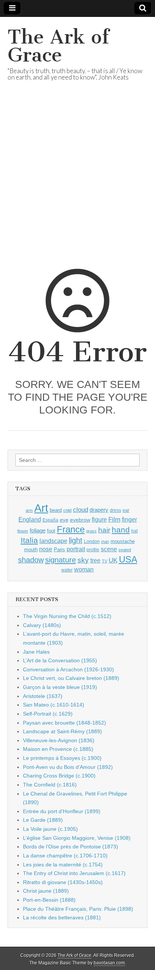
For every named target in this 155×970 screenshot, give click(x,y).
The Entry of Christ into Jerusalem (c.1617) (74, 873)
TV (104, 561)
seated (125, 549)
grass (91, 531)
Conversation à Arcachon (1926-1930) (68, 669)
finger (129, 519)
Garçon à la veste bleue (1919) (60, 687)
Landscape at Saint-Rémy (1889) (62, 731)
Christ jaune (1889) (46, 891)
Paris (59, 549)
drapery (99, 510)
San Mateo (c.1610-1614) (53, 705)
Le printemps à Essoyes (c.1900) (62, 758)
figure (99, 519)
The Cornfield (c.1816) (50, 785)
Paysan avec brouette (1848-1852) (64, 723)
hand (121, 529)
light (75, 540)
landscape (53, 540)
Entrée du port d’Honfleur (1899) (61, 811)
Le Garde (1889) (43, 820)
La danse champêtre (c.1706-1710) (65, 856)
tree (95, 560)
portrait (76, 549)
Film (114, 519)
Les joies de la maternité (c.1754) (63, 865)
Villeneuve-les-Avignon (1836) (58, 740)
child (67, 510)
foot (51, 531)
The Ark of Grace (58, 46)
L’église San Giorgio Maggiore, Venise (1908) (77, 838)
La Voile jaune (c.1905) (50, 829)
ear (126, 510)
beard (56, 510)
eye (64, 520)
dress (115, 510)
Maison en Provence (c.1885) (58, 749)
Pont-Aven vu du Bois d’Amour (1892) (68, 767)
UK (113, 560)
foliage (38, 531)
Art (41, 508)
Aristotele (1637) (42, 696)
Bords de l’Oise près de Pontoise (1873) (70, 847)
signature (60, 560)
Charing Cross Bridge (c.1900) (59, 776)
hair (104, 530)
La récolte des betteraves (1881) (62, 917)
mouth (31, 549)
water (67, 570)
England (29, 519)
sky (83, 560)
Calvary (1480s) (42, 625)
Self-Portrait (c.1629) (48, 714)
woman (84, 569)
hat (134, 531)
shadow (31, 560)
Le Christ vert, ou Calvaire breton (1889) (71, 678)
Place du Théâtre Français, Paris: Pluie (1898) (78, 909)
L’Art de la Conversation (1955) (60, 660)
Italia (29, 540)
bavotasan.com (109, 962)
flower (22, 531)
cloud (80, 509)
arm (29, 510)
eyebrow (80, 520)
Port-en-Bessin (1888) (49, 900)
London (92, 541)
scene (109, 549)
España (50, 520)
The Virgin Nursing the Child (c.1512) (67, 616)
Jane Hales (36, 652)
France (71, 529)
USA (128, 559)
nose (45, 549)
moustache (123, 541)
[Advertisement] (77, 184)
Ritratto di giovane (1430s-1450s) (63, 882)
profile (93, 549)
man (105, 541)
